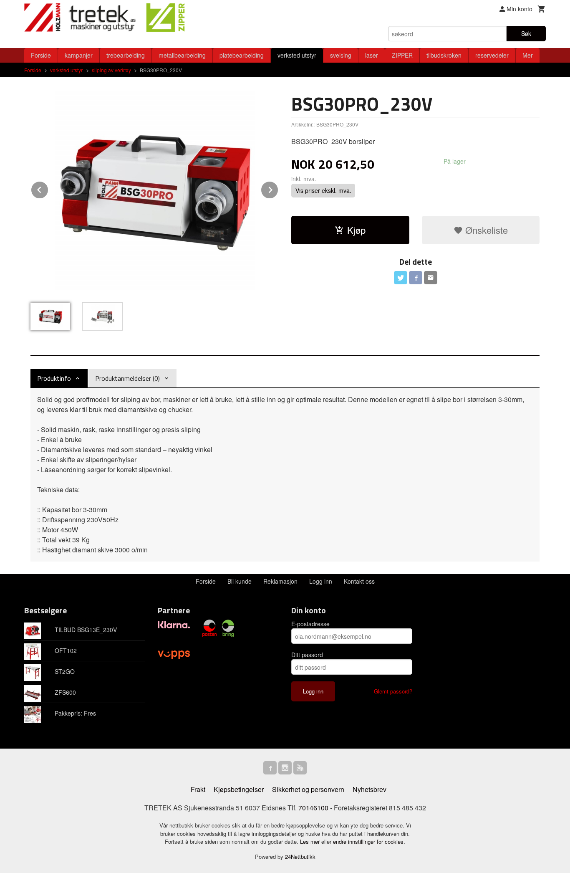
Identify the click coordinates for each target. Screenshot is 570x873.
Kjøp (356, 229)
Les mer (310, 841)
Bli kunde (239, 581)
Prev (48, 188)
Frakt (198, 789)
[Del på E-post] (430, 277)
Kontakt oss (359, 581)
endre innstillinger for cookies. (369, 841)
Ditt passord (307, 654)
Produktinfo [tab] (54, 378)
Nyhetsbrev (369, 789)
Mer (527, 55)
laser (371, 55)
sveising (340, 55)
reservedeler (492, 55)
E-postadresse (310, 624)
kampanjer (79, 55)
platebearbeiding (241, 55)
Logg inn (320, 581)
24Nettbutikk (300, 856)
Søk (526, 33)
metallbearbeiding (182, 55)
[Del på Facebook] (415, 277)
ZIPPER (402, 55)
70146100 (313, 807)
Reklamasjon (280, 581)
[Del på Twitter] (400, 277)
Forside (41, 55)
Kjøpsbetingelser (239, 789)
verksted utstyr (296, 55)
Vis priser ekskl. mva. (323, 190)
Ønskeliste (485, 229)
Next (278, 188)
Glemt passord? (393, 691)
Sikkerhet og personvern (308, 789)
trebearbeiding (125, 55)
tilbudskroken (444, 55)
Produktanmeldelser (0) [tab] (127, 378)
